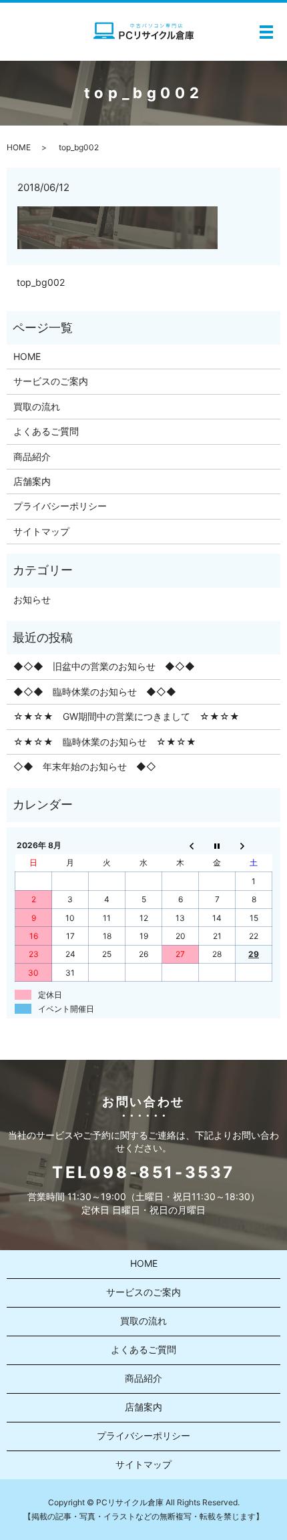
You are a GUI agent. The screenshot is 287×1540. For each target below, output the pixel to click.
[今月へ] (217, 844)
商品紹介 (32, 456)
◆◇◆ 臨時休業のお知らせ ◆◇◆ (94, 691)
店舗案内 (32, 481)
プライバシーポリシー (60, 506)
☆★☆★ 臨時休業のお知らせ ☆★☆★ (104, 741)
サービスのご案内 (50, 381)
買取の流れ (36, 406)
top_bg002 (41, 282)
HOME (19, 147)
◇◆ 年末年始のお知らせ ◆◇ (84, 766)
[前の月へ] (180, 844)
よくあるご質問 (46, 431)
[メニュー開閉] (266, 32)
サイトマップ (41, 531)
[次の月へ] (254, 844)
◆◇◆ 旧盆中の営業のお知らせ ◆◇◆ (104, 666)
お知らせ (32, 599)
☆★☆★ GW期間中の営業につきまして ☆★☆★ (126, 716)
